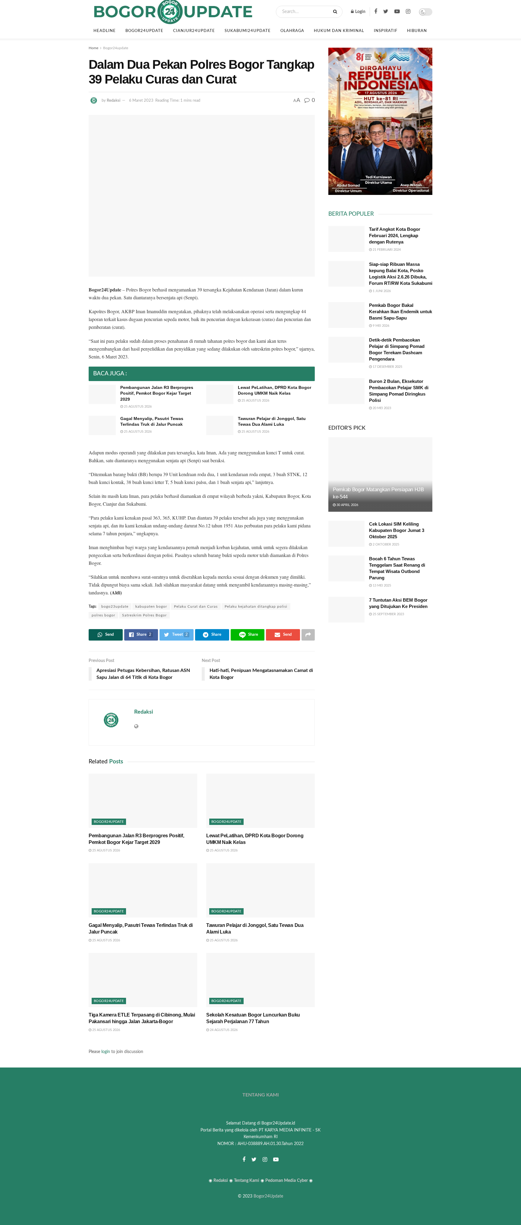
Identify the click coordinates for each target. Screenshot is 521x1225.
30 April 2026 (347, 505)
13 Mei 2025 (381, 585)
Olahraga (292, 31)
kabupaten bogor (151, 606)
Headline (104, 31)
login (105, 1052)
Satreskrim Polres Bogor (144, 615)
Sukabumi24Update (248, 31)
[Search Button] (336, 12)
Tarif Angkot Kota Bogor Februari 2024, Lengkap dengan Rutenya (394, 235)
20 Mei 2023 (381, 408)
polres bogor (103, 615)
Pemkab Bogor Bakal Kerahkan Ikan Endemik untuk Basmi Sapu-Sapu (400, 311)
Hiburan (417, 31)
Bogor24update (144, 31)
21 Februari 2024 (386, 249)
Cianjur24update (194, 31)
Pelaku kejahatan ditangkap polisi (256, 606)
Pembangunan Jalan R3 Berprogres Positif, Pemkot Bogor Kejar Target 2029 (156, 393)
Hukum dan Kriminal (339, 31)
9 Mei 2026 (380, 325)
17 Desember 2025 (387, 366)
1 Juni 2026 (381, 291)
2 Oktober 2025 (385, 544)
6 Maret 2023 (141, 101)
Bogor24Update (268, 1196)
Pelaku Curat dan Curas (196, 606)
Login (359, 12)
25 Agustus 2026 (137, 406)
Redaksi (113, 101)
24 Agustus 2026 (223, 1030)
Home (93, 48)
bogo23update (114, 606)
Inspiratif (385, 31)
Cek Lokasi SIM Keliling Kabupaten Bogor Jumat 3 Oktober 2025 (396, 530)
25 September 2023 (388, 614)
